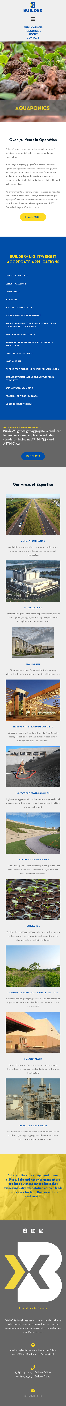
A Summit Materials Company (33, 1308)
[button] (33, 217)
